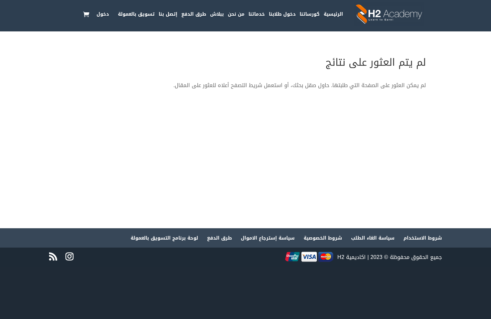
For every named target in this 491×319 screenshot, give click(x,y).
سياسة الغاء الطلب (372, 238)
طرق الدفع (193, 15)
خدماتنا (257, 15)
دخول (103, 15)
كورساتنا (310, 15)
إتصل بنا (168, 15)
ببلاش (217, 15)
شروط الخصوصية (323, 238)
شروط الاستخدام (422, 238)
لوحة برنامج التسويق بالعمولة (164, 238)
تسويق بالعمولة (136, 15)
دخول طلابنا (282, 15)
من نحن (236, 15)
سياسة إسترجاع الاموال (268, 238)
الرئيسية (333, 15)
